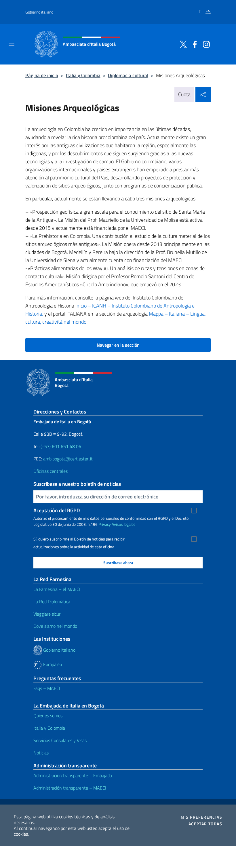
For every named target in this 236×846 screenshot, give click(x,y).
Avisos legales (124, 524)
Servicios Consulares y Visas (60, 740)
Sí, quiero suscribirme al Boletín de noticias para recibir (79, 539)
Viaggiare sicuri (47, 613)
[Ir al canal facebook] (193, 43)
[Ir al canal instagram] (205, 43)
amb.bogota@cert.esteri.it (68, 458)
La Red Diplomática (51, 601)
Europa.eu (52, 664)
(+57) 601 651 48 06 (61, 446)
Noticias (41, 752)
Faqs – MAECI (46, 688)
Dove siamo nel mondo (55, 626)
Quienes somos (47, 715)
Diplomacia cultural (128, 75)
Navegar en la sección (118, 345)
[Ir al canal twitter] (182, 43)
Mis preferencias (201, 817)
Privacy (104, 524)
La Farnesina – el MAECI (56, 589)
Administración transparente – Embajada (72, 775)
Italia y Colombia (83, 75)
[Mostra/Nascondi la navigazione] (11, 43)
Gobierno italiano (39, 12)
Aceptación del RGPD (56, 510)
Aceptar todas (205, 824)
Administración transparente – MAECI (69, 787)
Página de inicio (41, 75)
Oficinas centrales (50, 471)
